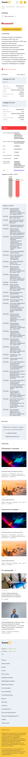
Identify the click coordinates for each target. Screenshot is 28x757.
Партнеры (4, 702)
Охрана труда (5, 723)
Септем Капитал (12, 476)
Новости (4, 660)
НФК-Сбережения (12, 534)
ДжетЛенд (6, 599)
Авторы (4, 667)
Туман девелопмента (8, 499)
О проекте (4, 705)
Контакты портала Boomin (9, 712)
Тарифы (4, 719)
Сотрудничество (6, 709)
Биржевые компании (7, 677)
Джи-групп (4, 503)
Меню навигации (9, 16)
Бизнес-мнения (6, 663)
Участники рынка (6, 688)
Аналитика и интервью (10, 509)
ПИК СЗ (24, 502)
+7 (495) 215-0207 (11, 433)
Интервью (3, 631)
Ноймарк (3, 502)
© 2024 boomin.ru (6, 729)
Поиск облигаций (6, 691)
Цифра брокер (15, 502)
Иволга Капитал (5, 476)
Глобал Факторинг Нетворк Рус (13, 631)
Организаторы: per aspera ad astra (12, 471)
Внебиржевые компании (8, 681)
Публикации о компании (10, 448)
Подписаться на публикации (11, 29)
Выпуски (4, 698)
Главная (3, 6)
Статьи (3, 670)
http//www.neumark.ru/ (19, 170)
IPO (2, 599)
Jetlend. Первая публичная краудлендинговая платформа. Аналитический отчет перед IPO (11, 594)
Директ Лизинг (20, 534)
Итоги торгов (5, 674)
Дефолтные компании (21, 6)
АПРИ (20, 502)
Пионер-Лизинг (5, 534)
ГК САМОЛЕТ (10, 503)
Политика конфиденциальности (10, 716)
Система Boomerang (7, 695)
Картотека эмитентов (10, 6)
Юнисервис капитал (6, 475)
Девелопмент (8, 502)
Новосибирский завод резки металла (18, 475)
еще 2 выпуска (21, 74)
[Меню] (24, 2)
